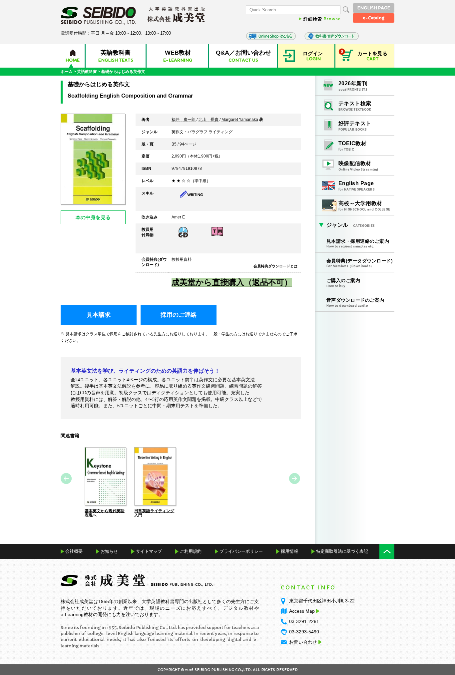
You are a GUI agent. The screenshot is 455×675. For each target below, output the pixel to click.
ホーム (67, 71)
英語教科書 (87, 71)
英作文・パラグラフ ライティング (202, 132)
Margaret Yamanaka (240, 120)
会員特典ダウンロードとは (275, 266)
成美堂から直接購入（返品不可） (232, 282)
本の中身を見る (93, 217)
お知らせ (109, 551)
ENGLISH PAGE (373, 8)
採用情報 (289, 551)
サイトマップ (149, 551)
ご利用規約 (191, 551)
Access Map (302, 611)
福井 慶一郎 (184, 120)
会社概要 (74, 551)
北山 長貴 (209, 120)
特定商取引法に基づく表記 (342, 551)
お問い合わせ (303, 642)
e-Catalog (373, 18)
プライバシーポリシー (241, 551)
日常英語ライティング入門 (154, 512)
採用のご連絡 (179, 314)
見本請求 (99, 314)
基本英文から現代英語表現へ (105, 512)
